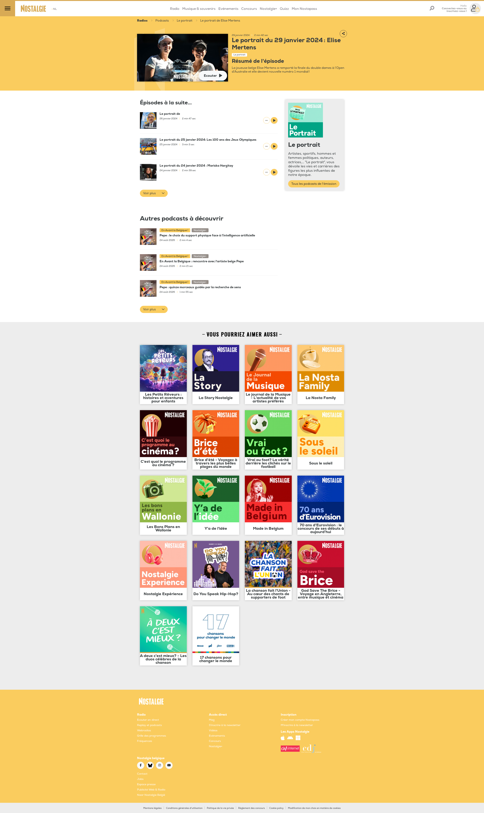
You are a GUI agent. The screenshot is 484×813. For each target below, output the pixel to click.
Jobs (140, 779)
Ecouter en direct (148, 719)
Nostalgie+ (268, 9)
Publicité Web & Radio (151, 789)
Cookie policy (276, 808)
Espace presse (146, 784)
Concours (249, 9)
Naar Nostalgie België (151, 795)
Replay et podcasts (149, 725)
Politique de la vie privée (220, 808)
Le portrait (184, 21)
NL (54, 9)
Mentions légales (152, 808)
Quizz (284, 9)
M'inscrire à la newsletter (297, 725)
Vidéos (213, 730)
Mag (212, 719)
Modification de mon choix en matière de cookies (314, 808)
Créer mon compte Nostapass (300, 719)
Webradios (144, 730)
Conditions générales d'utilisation (184, 808)
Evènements (217, 735)
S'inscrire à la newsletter (224, 725)
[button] (154, 193)
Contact (142, 773)
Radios (142, 21)
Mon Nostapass (304, 9)
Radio (174, 9)
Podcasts (162, 21)
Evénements (228, 9)
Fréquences (144, 741)
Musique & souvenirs (199, 9)
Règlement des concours (251, 808)
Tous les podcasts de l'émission (313, 184)
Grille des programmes (151, 735)
